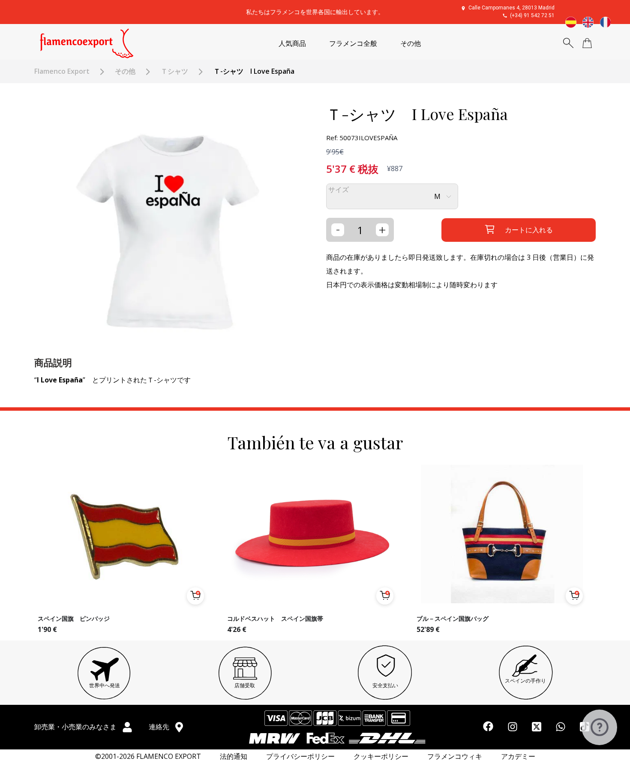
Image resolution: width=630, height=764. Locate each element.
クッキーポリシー (381, 756)
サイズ (338, 190)
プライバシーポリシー (300, 756)
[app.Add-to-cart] (195, 596)
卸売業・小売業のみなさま (76, 726)
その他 (410, 43)
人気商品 (292, 43)
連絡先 (160, 726)
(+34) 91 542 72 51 (532, 15)
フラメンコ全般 (353, 43)
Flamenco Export (62, 71)
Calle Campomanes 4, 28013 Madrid (511, 8)
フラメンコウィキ (454, 756)
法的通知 (233, 756)
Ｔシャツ (174, 71)
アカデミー (518, 756)
